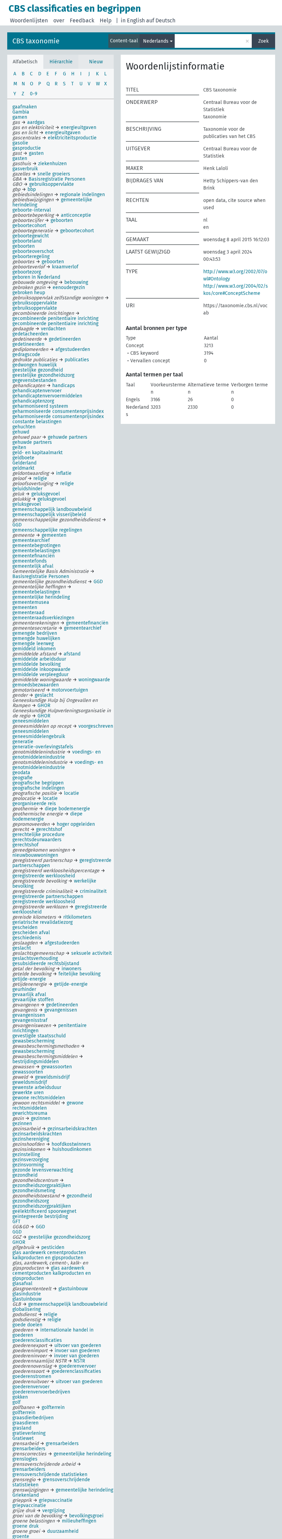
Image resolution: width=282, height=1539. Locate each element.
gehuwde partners (32, 442)
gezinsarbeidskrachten (37, 1134)
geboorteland (27, 241)
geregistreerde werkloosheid (43, 902)
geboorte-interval (31, 210)
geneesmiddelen (30, 721)
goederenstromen (31, 1376)
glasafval (22, 1283)
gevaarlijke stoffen (33, 1000)
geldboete (23, 458)
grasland (21, 1428)
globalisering (26, 1309)
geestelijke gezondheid (37, 370)
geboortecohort (29, 225)
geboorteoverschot (33, 251)
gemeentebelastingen (36, 551)
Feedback (82, 20)
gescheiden (24, 927)
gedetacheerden (30, 334)
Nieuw (96, 62)
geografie (22, 778)
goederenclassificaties (37, 1340)
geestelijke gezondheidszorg (43, 375)
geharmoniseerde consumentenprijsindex (58, 411)
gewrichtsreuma (29, 1113)
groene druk (25, 1526)
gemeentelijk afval (32, 566)
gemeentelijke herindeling (41, 597)
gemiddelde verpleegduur (40, 674)
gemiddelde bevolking (36, 664)
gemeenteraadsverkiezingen (43, 618)
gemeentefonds (29, 561)
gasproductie (26, 148)
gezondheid (24, 1175)
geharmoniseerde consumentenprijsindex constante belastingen (58, 419)
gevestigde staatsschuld (39, 1036)
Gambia (20, 112)
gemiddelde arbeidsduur (39, 659)
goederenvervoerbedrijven (41, 1392)
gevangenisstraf (29, 1020)
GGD (17, 1232)
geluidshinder (27, 489)
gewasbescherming (33, 1041)
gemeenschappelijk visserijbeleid (49, 514)
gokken (20, 1397)
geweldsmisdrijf (29, 1082)
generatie (22, 742)
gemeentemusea (30, 602)
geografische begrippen (38, 783)
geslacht (21, 948)
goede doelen (27, 1325)
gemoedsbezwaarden (35, 685)
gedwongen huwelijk (34, 365)
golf (16, 1402)
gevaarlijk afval (29, 994)
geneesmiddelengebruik (38, 736)
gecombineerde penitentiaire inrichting (55, 324)
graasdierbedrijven (33, 1418)
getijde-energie (29, 979)
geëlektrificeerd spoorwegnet (44, 1211)
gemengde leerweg (33, 643)
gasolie (20, 143)
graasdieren (25, 1423)
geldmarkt (23, 468)
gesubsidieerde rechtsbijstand (45, 963)
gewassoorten (27, 1072)
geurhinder (24, 989)
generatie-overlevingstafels (42, 747)
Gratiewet (23, 1438)
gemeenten (24, 607)
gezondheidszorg (30, 1201)
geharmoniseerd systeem (40, 406)
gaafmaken (24, 107)
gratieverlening (28, 1433)
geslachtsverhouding (35, 958)
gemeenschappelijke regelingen (47, 530)
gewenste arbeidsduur (36, 1087)
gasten (19, 158)
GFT (16, 1222)
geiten (19, 447)
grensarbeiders (28, 1449)
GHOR (18, 1242)
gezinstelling (26, 1154)
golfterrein (23, 1412)
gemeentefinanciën (33, 556)
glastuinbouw (27, 1299)
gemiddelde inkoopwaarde (41, 669)
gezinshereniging (30, 1139)
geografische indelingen (38, 788)
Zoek (263, 41)
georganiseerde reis (34, 803)
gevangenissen (28, 1015)
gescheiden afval (31, 933)
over (58, 20)
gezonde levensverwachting (42, 1170)
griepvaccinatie (29, 1505)
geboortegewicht (30, 236)
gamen (19, 117)
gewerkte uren (28, 1093)
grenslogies (24, 1459)
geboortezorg (26, 272)
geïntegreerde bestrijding (40, 1216)
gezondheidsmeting (33, 1191)
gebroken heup (28, 293)
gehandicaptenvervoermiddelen (47, 396)
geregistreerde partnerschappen (47, 896)
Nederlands (156, 41)
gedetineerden (28, 344)
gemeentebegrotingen (36, 545)
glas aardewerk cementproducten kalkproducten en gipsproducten (49, 1255)
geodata (21, 773)
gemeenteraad (28, 613)
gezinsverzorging (30, 1160)
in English (133, 20)
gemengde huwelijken (36, 638)
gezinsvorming (28, 1165)
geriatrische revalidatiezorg (42, 922)
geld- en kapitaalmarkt (37, 453)
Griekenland (25, 1495)
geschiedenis (26, 938)
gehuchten (23, 427)
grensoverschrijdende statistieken (49, 1474)
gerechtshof (25, 845)
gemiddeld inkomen (34, 649)
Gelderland (24, 463)
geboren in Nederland (36, 277)
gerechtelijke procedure (38, 834)
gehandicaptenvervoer (37, 391)
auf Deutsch (160, 20)
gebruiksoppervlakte (34, 308)
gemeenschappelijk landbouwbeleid (51, 509)
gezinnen (22, 1123)
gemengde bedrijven (34, 633)
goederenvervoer (31, 1387)
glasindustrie (26, 1294)
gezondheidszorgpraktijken (41, 1206)
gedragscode (26, 354)
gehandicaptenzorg (33, 401)
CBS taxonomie (35, 41)
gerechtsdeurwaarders (37, 840)
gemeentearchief (31, 540)
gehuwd (20, 432)
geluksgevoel (26, 504)
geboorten (23, 246)
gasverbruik (25, 169)
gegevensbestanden (34, 380)
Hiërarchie (61, 62)
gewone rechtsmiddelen (38, 1098)
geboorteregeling (31, 256)
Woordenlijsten (29, 20)
